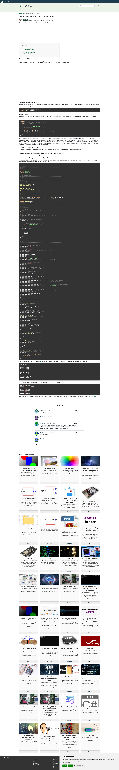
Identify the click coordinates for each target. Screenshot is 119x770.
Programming (22, 1)
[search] (41, 1)
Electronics (16, 1)
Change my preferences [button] (79, 765)
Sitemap (55, 759)
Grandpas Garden (57, 767)
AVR (54, 766)
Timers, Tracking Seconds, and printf (32, 53)
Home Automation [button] (39, 10)
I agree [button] (64, 765)
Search (97, 5)
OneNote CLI (36, 764)
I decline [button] (70, 765)
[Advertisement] (59, 33)
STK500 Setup (27, 48)
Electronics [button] (22, 10)
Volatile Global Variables (29, 49)
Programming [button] (30, 10)
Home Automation (30, 1)
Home (20, 13)
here (40, 361)
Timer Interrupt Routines (29, 52)
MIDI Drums (35, 763)
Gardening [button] (46, 10)
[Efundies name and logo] (5, 1)
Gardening (37, 1)
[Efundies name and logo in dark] (25, 6)
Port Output (64, 61)
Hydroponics (35, 761)
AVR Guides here (92, 396)
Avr (24, 13)
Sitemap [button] (53, 10)
